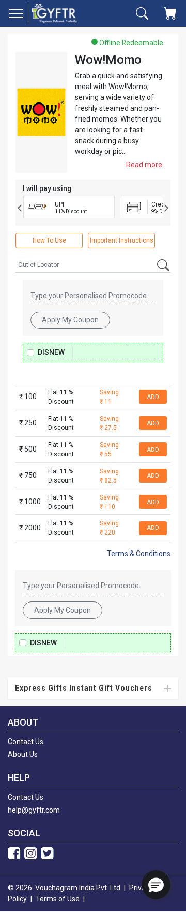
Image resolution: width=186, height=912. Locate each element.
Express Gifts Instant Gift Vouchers (83, 688)
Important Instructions (121, 240)
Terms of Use (58, 898)
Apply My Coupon (70, 320)
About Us (23, 754)
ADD (153, 397)
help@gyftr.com (34, 810)
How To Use (49, 240)
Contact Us (25, 741)
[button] (156, 884)
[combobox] (93, 264)
